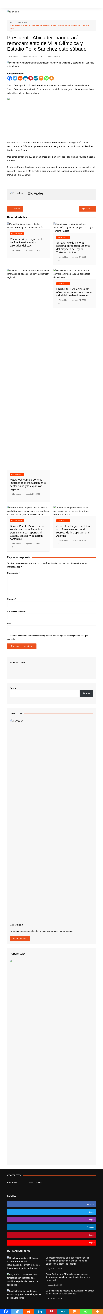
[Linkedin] (25, 78)
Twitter (67, 4)
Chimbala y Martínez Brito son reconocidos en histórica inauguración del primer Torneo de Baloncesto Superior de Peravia (67, 1261)
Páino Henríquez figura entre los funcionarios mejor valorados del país (27, 242)
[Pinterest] (30, 78)
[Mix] (41, 78)
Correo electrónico (16, 611)
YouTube (76, 4)
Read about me (19, 938)
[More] (51, 78)
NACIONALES (54, 56)
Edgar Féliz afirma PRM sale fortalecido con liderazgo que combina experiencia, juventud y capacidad (68, 1277)
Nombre (11, 599)
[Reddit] (20, 78)
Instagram (71, 4)
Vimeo (89, 4)
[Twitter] (15, 78)
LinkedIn (85, 4)
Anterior (16, 208)
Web (9, 623)
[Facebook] (9, 78)
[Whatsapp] (46, 78)
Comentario (13, 573)
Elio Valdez (14, 56)
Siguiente (86, 208)
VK (80, 4)
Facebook (62, 5)
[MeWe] (36, 78)
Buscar (13, 688)
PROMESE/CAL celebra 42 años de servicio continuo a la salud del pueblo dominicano (74, 292)
